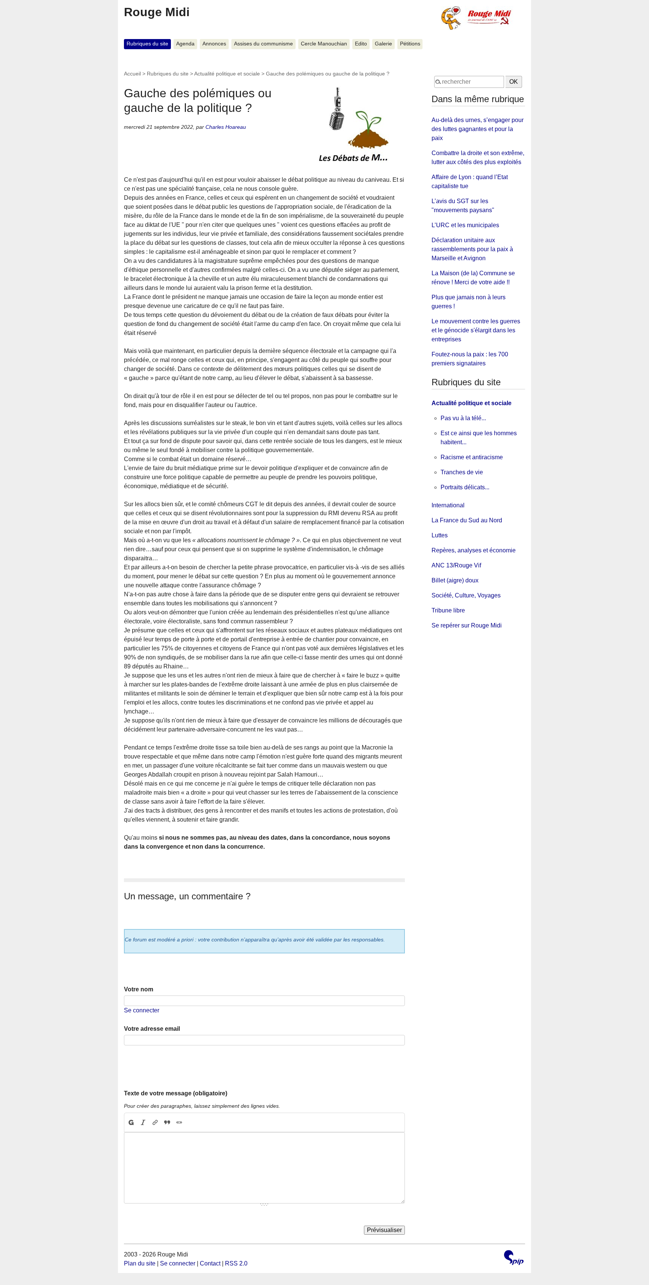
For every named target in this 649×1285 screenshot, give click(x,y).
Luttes (440, 535)
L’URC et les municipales (465, 225)
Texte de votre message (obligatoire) (175, 1093)
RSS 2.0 (236, 1263)
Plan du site (139, 1263)
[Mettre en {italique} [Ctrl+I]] (143, 1122)
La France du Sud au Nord (467, 520)
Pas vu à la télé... (463, 418)
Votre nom (138, 989)
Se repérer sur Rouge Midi (467, 625)
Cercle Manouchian (324, 44)
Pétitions (410, 44)
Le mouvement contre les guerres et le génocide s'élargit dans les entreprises (476, 330)
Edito (361, 44)
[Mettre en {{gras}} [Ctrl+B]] (130, 1122)
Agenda (185, 44)
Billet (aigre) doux (455, 580)
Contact (210, 1263)
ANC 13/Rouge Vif (456, 565)
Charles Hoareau (225, 127)
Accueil (132, 74)
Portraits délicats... (465, 487)
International (448, 505)
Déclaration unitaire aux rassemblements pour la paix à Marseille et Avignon (472, 249)
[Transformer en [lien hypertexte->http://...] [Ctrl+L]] (155, 1122)
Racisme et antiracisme (472, 457)
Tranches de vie (462, 472)
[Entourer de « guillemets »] (179, 1122)
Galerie (383, 44)
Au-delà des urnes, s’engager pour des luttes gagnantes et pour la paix (478, 129)
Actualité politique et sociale (227, 74)
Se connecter (141, 1010)
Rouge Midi (157, 12)
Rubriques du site (147, 44)
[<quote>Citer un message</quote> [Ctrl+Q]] (167, 1122)
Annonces (214, 44)
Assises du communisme (263, 44)
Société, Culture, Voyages (466, 595)
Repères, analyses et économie (474, 550)
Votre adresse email (152, 1029)
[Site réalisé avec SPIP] (514, 1258)
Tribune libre (448, 610)
